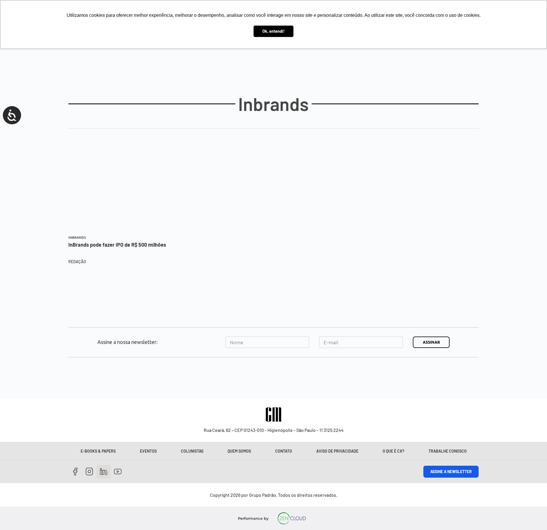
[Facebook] (75, 472)
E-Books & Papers (98, 451)
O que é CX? (393, 451)
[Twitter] (104, 472)
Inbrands (77, 237)
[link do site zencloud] (291, 518)
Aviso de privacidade (337, 451)
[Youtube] (118, 472)
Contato (283, 451)
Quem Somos (239, 451)
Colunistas (192, 451)
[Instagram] (90, 472)
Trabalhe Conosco (447, 451)
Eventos (148, 451)
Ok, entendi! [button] (273, 31)
